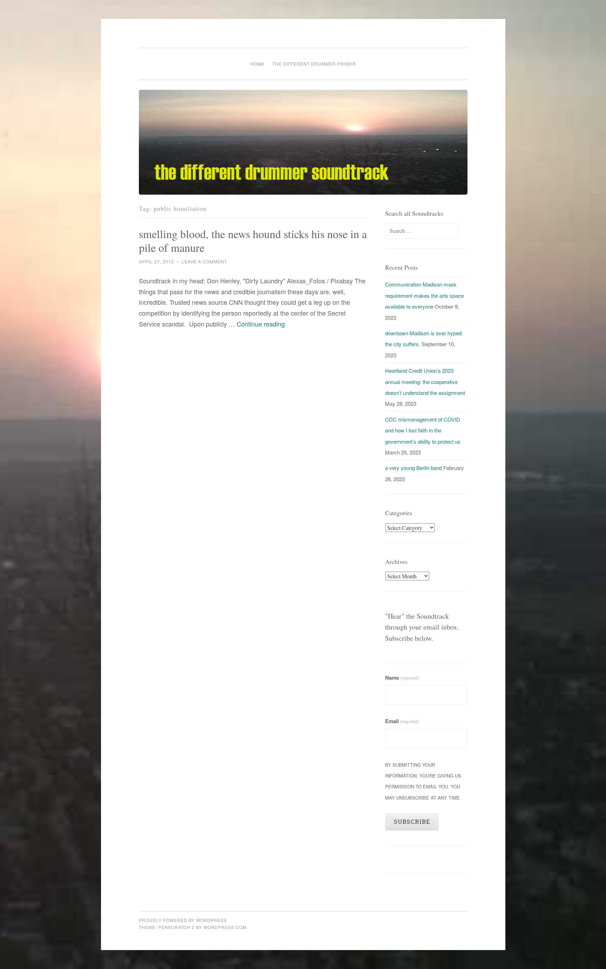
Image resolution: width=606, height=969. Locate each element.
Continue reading (261, 323)
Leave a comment (204, 261)
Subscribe (412, 821)
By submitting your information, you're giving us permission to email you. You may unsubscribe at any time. (423, 781)
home (257, 64)
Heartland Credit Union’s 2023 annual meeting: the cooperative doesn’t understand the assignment (425, 381)
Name (402, 677)
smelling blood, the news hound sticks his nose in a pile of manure (253, 240)
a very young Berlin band (413, 467)
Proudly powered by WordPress (183, 920)
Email (402, 721)
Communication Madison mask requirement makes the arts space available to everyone (424, 295)
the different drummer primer (314, 64)
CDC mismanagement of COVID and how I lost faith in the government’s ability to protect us (422, 430)
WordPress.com (225, 927)
